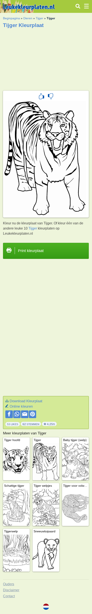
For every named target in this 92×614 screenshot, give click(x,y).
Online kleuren (21, 406)
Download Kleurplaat (26, 401)
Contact (9, 596)
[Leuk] (41, 97)
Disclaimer (11, 590)
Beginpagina (11, 18)
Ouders (8, 584)
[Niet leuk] (50, 97)
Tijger (39, 18)
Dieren (27, 18)
